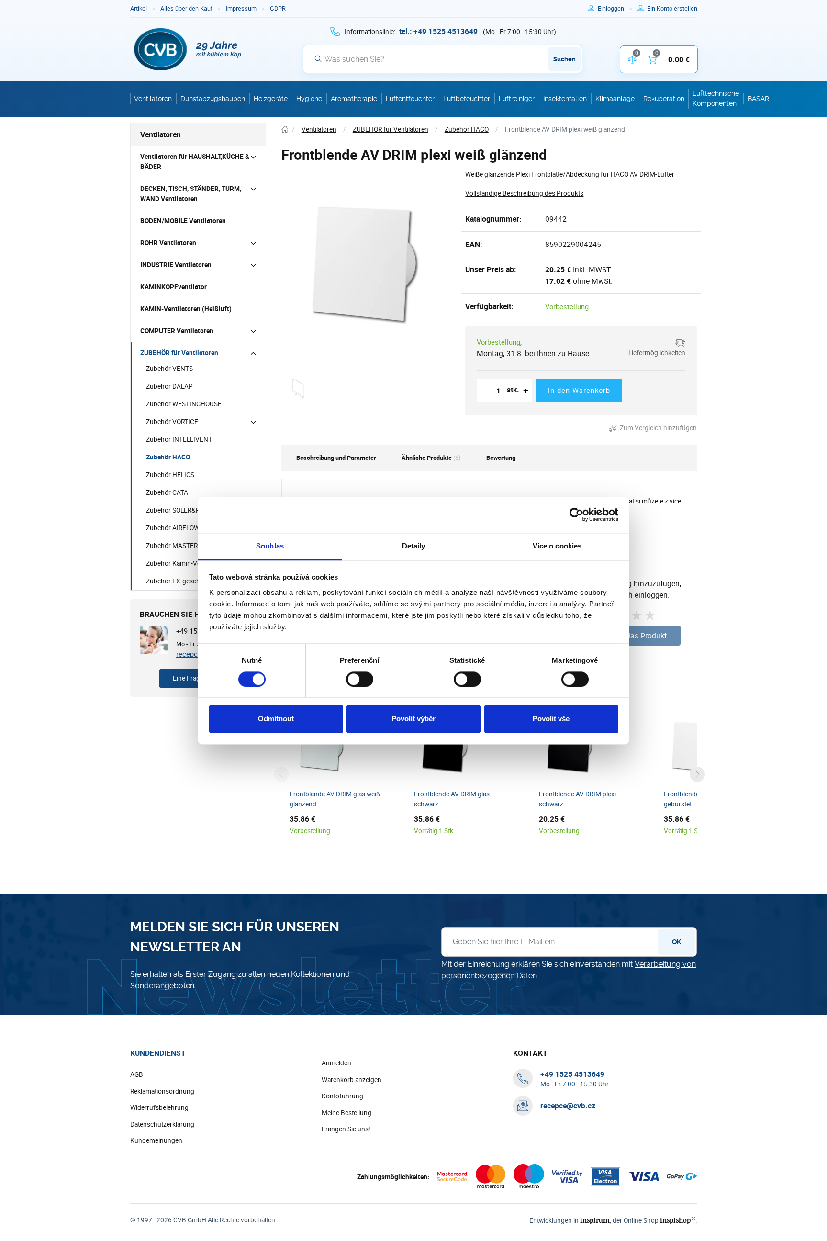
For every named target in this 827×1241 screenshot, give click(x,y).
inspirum (595, 1220)
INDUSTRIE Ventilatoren (176, 264)
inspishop (677, 1220)
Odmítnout (276, 719)
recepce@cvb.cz (567, 1105)
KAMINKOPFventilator (173, 286)
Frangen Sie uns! (346, 1129)
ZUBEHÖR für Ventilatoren (179, 352)
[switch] (359, 679)
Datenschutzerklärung (162, 1124)
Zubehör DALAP (169, 386)
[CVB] (188, 49)
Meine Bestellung (346, 1112)
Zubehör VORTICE (172, 421)
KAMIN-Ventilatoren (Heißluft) (186, 308)
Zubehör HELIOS (170, 474)
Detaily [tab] (413, 546)
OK (676, 942)
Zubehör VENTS (169, 368)
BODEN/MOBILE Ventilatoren (183, 220)
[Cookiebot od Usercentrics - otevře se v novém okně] (576, 514)
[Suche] (318, 59)
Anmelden (336, 1063)
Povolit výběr (413, 719)
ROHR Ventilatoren (168, 242)
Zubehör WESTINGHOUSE (184, 404)
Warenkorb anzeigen (351, 1079)
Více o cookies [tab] (557, 546)
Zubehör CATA (167, 492)
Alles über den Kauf (186, 8)
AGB (136, 1074)
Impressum (241, 8)
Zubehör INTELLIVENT (179, 439)
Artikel (138, 8)
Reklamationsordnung (162, 1091)
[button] (653, 347)
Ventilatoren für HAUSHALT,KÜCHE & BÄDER (194, 161)
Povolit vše (551, 719)
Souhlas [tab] (270, 546)
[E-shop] (285, 129)
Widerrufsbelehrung (159, 1107)
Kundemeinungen (156, 1140)
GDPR (278, 8)
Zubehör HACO (168, 457)
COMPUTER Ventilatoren (176, 330)
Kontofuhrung (342, 1096)
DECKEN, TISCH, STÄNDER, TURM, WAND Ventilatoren (190, 193)
